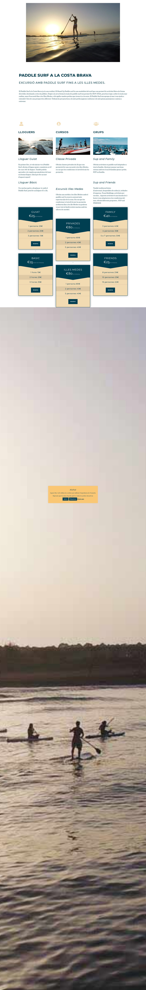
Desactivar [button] (73, 499)
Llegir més (80, 499)
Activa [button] (65, 499)
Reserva (35, 243)
